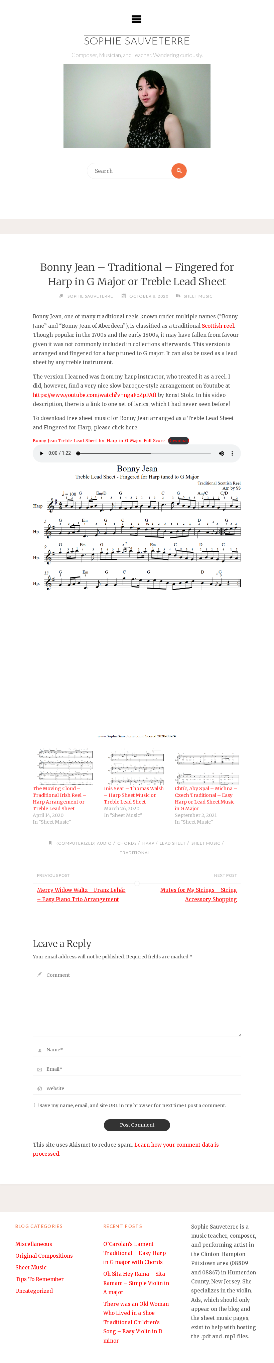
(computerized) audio (84, 843)
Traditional (135, 852)
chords (127, 843)
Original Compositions (44, 1256)
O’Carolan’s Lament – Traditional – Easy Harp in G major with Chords (134, 1253)
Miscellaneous (33, 1244)
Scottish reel (218, 326)
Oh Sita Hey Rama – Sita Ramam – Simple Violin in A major (136, 1283)
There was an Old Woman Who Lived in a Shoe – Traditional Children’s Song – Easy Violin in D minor (136, 1322)
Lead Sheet (173, 843)
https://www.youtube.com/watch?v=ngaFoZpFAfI (95, 395)
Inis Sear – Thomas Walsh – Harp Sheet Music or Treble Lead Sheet (134, 795)
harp (148, 843)
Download (178, 440)
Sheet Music (198, 296)
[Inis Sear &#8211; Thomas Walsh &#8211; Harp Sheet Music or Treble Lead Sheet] (136, 766)
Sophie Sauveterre (137, 42)
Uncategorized (34, 1291)
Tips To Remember (39, 1279)
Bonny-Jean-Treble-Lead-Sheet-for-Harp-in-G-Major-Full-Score (99, 440)
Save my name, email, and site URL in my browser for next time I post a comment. (132, 1106)
